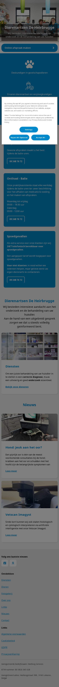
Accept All (40, 137)
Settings (29, 129)
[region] (30, 121)
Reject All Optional (19, 137)
